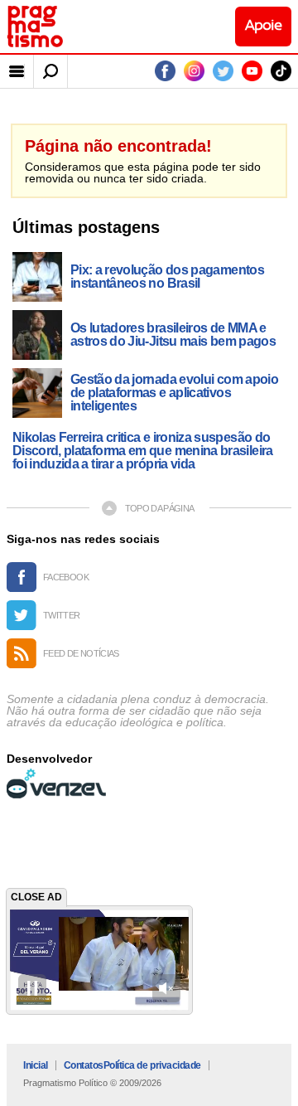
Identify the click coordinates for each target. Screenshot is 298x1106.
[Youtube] (252, 71)
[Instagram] (194, 71)
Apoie (263, 26)
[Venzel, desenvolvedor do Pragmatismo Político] (56, 783)
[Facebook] (165, 71)
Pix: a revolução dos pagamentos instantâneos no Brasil (167, 277)
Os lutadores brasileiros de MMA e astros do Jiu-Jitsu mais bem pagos (173, 335)
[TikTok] (281, 71)
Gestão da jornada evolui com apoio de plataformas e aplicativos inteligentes (174, 393)
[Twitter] (223, 71)
